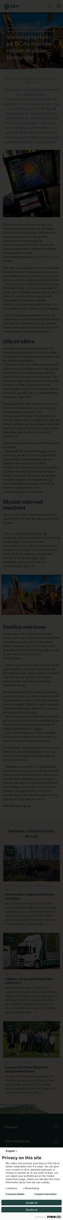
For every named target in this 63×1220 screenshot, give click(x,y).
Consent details (15, 1194)
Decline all (31, 1209)
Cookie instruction (45, 1194)
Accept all (31, 1202)
